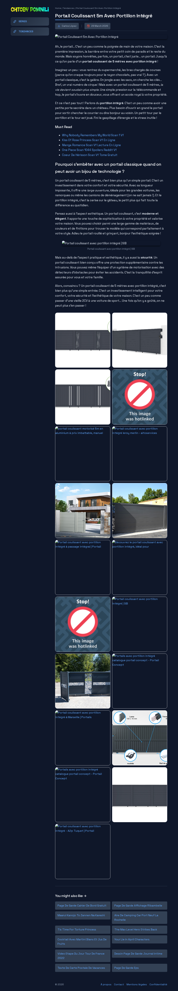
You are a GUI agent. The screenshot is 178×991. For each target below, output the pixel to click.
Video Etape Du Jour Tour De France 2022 (81, 956)
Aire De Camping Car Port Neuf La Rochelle (136, 917)
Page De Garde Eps (126, 968)
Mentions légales (137, 984)
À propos (106, 984)
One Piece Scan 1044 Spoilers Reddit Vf (89, 150)
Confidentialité (158, 984)
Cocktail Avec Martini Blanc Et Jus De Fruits (82, 942)
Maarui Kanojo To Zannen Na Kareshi (81, 915)
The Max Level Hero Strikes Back (135, 929)
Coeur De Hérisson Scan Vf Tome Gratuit (89, 155)
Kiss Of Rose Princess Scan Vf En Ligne (88, 140)
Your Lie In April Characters (131, 939)
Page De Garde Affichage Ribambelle (138, 905)
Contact (119, 984)
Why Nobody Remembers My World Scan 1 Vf (93, 135)
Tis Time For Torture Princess (77, 929)
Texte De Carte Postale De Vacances (81, 968)
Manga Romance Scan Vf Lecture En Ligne (91, 145)
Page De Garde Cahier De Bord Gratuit (82, 905)
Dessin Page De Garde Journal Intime (138, 953)
